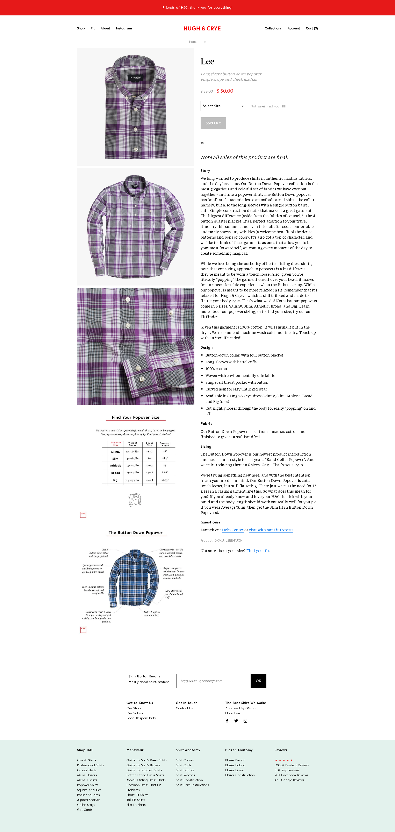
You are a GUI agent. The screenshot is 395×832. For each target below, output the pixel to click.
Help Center (233, 529)
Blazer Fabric (235, 765)
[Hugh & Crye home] (197, 27)
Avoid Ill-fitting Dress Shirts (146, 780)
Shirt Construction (189, 780)
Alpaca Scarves (88, 800)
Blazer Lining (234, 770)
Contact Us (184, 708)
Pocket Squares (88, 795)
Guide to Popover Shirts (144, 770)
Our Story (134, 708)
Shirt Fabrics (185, 770)
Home (193, 42)
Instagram (124, 28)
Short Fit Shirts (137, 795)
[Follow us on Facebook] (227, 721)
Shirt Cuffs (183, 765)
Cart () (312, 28)
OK (258, 681)
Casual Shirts (86, 770)
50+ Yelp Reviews (287, 770)
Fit (93, 28)
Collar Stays (86, 805)
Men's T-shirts (87, 780)
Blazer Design (235, 760)
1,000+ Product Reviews (292, 765)
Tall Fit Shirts (136, 800)
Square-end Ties (89, 790)
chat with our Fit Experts (271, 529)
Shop (81, 28)
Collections (273, 28)
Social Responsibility (141, 718)
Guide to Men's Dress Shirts (147, 760)
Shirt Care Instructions (192, 785)
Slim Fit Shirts (136, 805)
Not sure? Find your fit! (268, 106)
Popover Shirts (87, 785)
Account (294, 28)
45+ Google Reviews (289, 780)
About (105, 28)
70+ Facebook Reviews (291, 775)
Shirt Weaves (185, 775)
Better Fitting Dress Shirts (145, 775)
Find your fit (257, 550)
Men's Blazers (87, 775)
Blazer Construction (240, 775)
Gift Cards (85, 810)
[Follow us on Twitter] (236, 721)
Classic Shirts (86, 760)
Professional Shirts (90, 765)
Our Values (135, 713)
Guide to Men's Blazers (143, 765)
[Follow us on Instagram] (245, 721)
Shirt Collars (185, 760)
